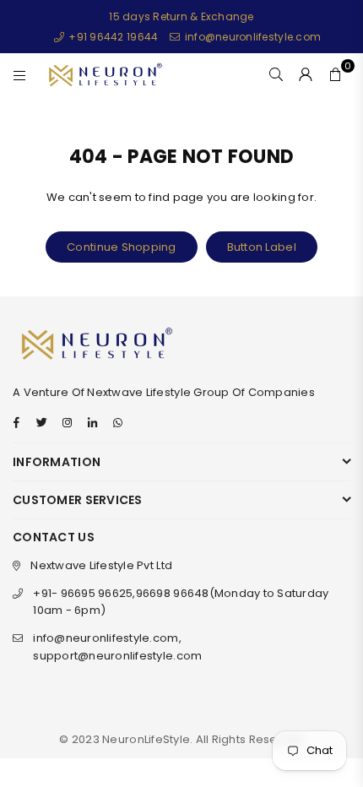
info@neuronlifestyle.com (251, 37)
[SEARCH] (276, 74)
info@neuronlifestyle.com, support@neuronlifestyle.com (117, 647)
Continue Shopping (121, 247)
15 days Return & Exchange (181, 16)
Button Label (261, 247)
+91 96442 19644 (112, 37)
